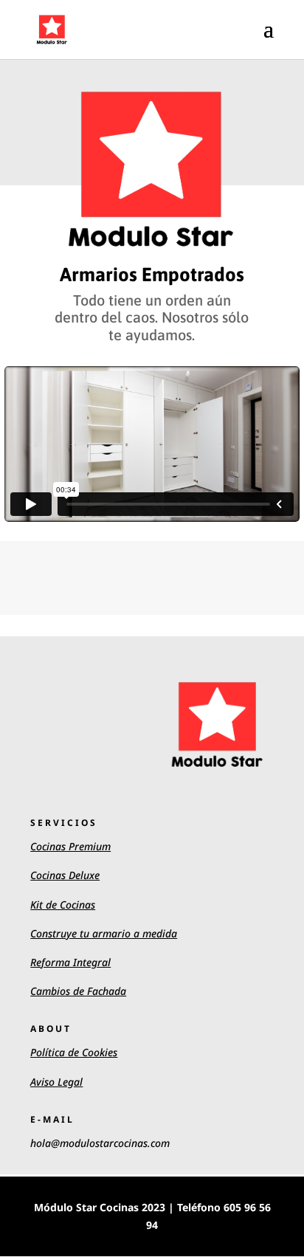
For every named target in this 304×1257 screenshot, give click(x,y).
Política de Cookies (73, 1052)
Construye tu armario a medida (103, 933)
